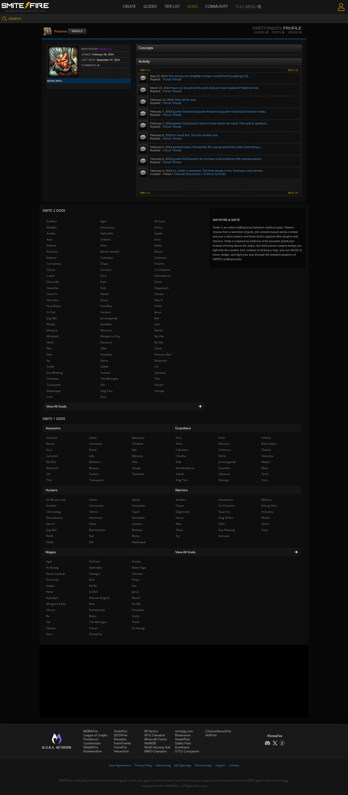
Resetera (120, 739)
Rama (104, 361)
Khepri (51, 324)
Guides (150, 6)
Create (129, 6)
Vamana (224, 536)
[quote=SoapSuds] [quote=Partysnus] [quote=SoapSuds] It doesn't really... (220, 111)
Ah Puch (159, 221)
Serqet (136, 468)
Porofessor (90, 739)
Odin (103, 348)
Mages (51, 552)
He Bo (93, 586)
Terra (265, 474)
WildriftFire (90, 747)
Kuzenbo (224, 468)
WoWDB (150, 743)
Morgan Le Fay (110, 336)
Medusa (52, 330)
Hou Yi (158, 300)
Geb (103, 288)
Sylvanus (160, 373)
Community (216, 6)
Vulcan (158, 385)
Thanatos (53, 379)
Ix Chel (51, 312)
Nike (179, 524)
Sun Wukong (55, 373)
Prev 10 (145, 70)
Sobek (104, 367)
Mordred (52, 336)
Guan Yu (52, 294)
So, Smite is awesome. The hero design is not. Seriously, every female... (219, 170)
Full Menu (247, 6)
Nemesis (106, 342)
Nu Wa (158, 342)
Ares (50, 239)
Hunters (52, 490)
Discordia (53, 282)
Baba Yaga (139, 568)
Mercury (106, 330)
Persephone (97, 610)
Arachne (51, 438)
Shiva (179, 530)
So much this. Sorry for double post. (195, 135)
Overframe (182, 747)
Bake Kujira (268, 444)
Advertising (163, 765)
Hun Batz (106, 306)
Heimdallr (138, 518)
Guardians (183, 428)
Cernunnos (54, 264)
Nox (91, 604)
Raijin (92, 616)
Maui (264, 468)
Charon (159, 264)
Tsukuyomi (54, 385)
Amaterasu (107, 227)
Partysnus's (267, 28)
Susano (105, 373)
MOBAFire (90, 731)
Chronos (106, 270)
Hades (104, 294)
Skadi (49, 542)
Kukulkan (106, 324)
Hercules (52, 300)
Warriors (181, 490)
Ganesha (52, 288)
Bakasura (138, 438)
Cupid (50, 276)
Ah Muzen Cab (55, 500)
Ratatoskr (160, 361)
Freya (135, 580)
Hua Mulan (54, 306)
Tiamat (50, 628)
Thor (157, 379)
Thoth (135, 622)
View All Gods (56, 406)
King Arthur (226, 518)
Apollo (158, 233)
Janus (157, 312)
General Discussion (187, 174)
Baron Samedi (109, 252)
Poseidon (106, 354)
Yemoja (159, 391)
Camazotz (95, 444)
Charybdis (138, 506)
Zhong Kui (95, 634)
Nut (49, 348)
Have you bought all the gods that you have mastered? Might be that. (215, 88)
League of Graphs (95, 735)
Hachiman (96, 518)
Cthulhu (181, 456)
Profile (77, 31)
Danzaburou (162, 276)
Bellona (52, 258)
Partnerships (203, 765)
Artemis (105, 239)
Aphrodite (106, 233)
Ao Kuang (52, 568)
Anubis (51, 233)
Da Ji (103, 276)
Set (48, 474)
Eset (103, 282)
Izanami (105, 312)
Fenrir (158, 282)
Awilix (158, 245)
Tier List (172, 6)
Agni (103, 221)
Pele (49, 354)
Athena (51, 245)
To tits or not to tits (214, 174)
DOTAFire (120, 735)
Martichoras (97, 530)
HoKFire (211, 735)
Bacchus (52, 252)
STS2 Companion (187, 751)
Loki (157, 324)
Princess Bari (163, 354)
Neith (50, 342)
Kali (156, 318)
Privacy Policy (143, 765)
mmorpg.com (184, 731)
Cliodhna (137, 444)
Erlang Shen (269, 506)
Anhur (158, 227)
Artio (157, 239)
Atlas (103, 245)
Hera (49, 592)
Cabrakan (106, 258)
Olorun (50, 610)
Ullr (102, 385)
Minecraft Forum (155, 739)
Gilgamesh (161, 288)
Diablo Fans (183, 743)
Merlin (158, 330)
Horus (104, 300)
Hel (134, 586)
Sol (156, 367)
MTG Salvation (154, 735)
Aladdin (52, 227)
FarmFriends (122, 743)
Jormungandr (109, 318)
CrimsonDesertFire (218, 731)
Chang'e (94, 574)
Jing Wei (52, 318)
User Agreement (120, 765)
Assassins (53, 428)
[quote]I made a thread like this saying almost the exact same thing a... (217, 147)
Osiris (158, 348)
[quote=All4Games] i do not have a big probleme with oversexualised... (218, 159)
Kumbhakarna (185, 468)
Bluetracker (183, 735)
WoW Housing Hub (157, 747)
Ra (48, 361)
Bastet (158, 252)
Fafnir (222, 456)
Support (220, 765)
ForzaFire (120, 747)
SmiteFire (120, 731)
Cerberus (160, 258)
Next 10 (293, 70)
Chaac (104, 264)
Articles (234, 765)
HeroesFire (121, 751)
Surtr (264, 530)
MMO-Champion (155, 751)
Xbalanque (54, 391)
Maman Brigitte (99, 598)
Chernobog (53, 512)
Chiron (51, 270)
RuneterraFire (92, 751)
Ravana (94, 468)
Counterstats (92, 743)
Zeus (103, 397)
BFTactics (151, 731)
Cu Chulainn (162, 270)
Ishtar (158, 306)
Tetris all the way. (185, 99)
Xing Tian (106, 391)
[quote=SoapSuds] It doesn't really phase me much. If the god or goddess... (220, 123)
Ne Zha (159, 336)
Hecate (159, 294)
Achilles (52, 221)
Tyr (178, 536)
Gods (192, 6)
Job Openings (183, 765)
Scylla (50, 367)
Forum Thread (172, 79)
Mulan (265, 518)
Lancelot (51, 456)
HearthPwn (182, 739)
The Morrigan (109, 379)
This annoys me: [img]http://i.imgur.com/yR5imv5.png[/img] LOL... (209, 76)
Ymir (50, 397)
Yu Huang (138, 628)
